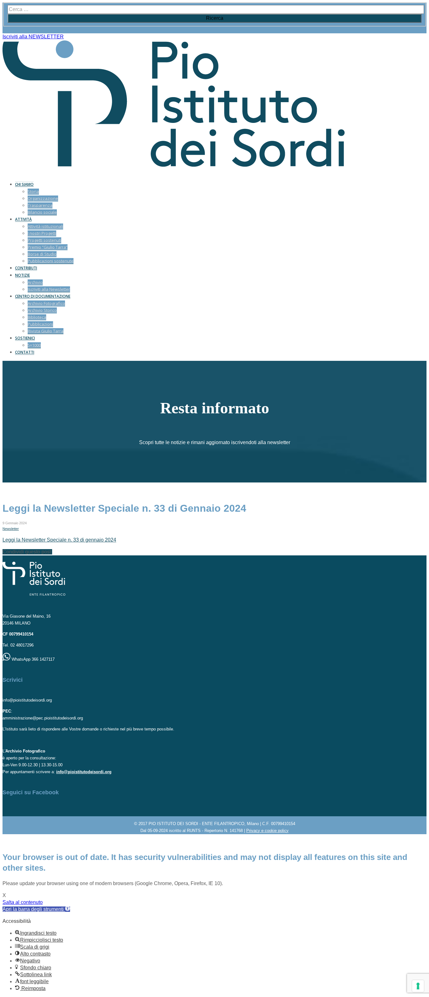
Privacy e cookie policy (267, 830)
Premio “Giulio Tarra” (48, 247)
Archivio (35, 282)
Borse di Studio (42, 254)
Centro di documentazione (42, 296)
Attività (23, 219)
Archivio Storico (42, 310)
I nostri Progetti (42, 233)
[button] (36, 909)
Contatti (24, 352)
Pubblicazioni (40, 324)
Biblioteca (37, 317)
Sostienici (25, 338)
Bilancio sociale (42, 212)
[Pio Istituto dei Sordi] (174, 165)
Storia (33, 191)
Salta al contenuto (23, 902)
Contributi (26, 268)
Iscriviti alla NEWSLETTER (33, 36)
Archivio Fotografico (46, 303)
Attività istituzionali (45, 226)
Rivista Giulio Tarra (45, 331)
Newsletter (11, 529)
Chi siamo (24, 184)
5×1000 (34, 345)
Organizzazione (43, 198)
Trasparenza (40, 205)
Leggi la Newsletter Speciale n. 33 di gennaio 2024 (59, 540)
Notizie (22, 275)
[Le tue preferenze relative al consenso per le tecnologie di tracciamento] (418, 986)
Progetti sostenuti (44, 240)
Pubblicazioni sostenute (50, 261)
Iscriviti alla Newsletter (49, 289)
